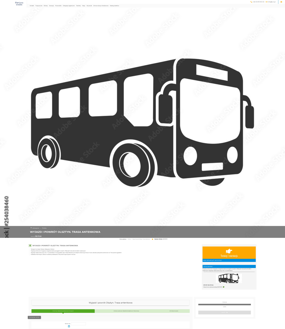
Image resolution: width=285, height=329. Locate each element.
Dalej (223, 312)
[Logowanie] (281, 2)
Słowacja (51, 5)
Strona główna (123, 239)
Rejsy (83, 5)
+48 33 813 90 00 (258, 2)
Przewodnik (58, 5)
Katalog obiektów (114, 5)
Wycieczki (89, 5)
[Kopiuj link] (223, 287)
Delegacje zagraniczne (69, 5)
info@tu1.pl (272, 2)
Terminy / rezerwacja (229, 255)
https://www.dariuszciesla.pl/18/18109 (212, 287)
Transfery (78, 5)
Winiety (46, 5)
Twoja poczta (38, 5)
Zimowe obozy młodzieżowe (100, 5)
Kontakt (32, 5)
